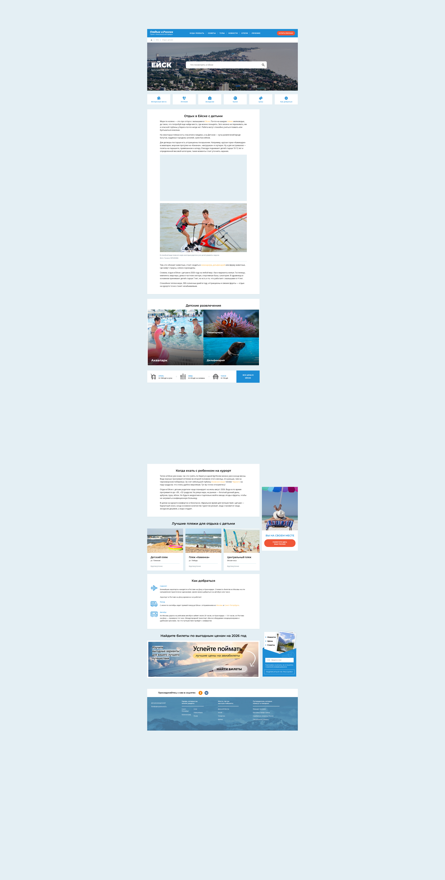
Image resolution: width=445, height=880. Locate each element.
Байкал (220, 719)
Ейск (157, 40)
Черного (236, 482)
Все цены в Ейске (248, 376)
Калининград (186, 714)
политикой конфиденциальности (276, 666)
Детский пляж (159, 557)
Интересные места (158, 102)
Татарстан (221, 716)
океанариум (206, 265)
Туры (222, 33)
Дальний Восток (223, 709)
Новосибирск (198, 712)
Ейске (207, 121)
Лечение (256, 33)
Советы (212, 33)
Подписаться (279, 672)
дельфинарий (219, 265)
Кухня (235, 102)
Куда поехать (197, 33)
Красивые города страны (261, 712)
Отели (244, 33)
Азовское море (218, 482)
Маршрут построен (259, 709)
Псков (196, 716)
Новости (233, 33)
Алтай (220, 712)
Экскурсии (209, 102)
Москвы (219, 605)
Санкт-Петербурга (232, 605)
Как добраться (286, 102)
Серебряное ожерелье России (263, 716)
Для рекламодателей (158, 703)
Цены (261, 102)
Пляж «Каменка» (199, 557)
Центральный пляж (239, 557)
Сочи (195, 709)
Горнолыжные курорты (261, 719)
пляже (230, 121)
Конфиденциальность (159, 706)
